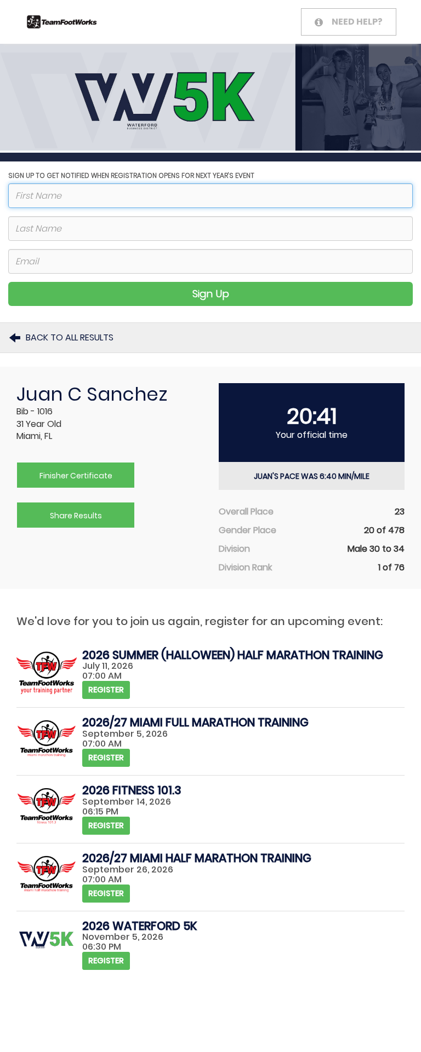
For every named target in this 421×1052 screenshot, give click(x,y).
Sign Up (210, 293)
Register (106, 689)
